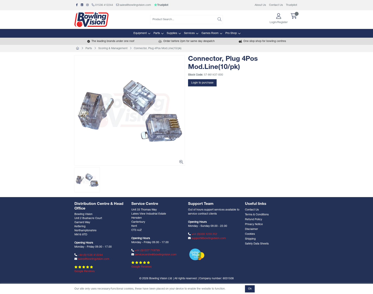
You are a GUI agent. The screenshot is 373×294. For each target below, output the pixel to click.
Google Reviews (84, 271)
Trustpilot (291, 5)
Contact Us (276, 5)
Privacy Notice (254, 224)
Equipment (140, 33)
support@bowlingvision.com (208, 238)
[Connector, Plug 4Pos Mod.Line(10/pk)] (129, 110)
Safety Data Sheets (257, 243)
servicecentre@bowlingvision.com (155, 254)
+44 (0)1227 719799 (147, 250)
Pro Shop (231, 33)
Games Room (210, 33)
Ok (250, 288)
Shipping (250, 238)
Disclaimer (251, 229)
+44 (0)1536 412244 (90, 255)
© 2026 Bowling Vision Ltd (155, 278)
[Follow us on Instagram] (87, 5)
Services (189, 33)
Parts (156, 33)
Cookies (250, 234)
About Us (260, 5)
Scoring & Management (112, 48)
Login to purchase (202, 82)
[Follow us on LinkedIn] (82, 5)
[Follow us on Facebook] (76, 5)
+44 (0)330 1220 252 (204, 234)
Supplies (172, 33)
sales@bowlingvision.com (135, 5)
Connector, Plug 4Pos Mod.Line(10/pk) (157, 48)
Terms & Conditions (257, 214)
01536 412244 (103, 5)
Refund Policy (253, 219)
